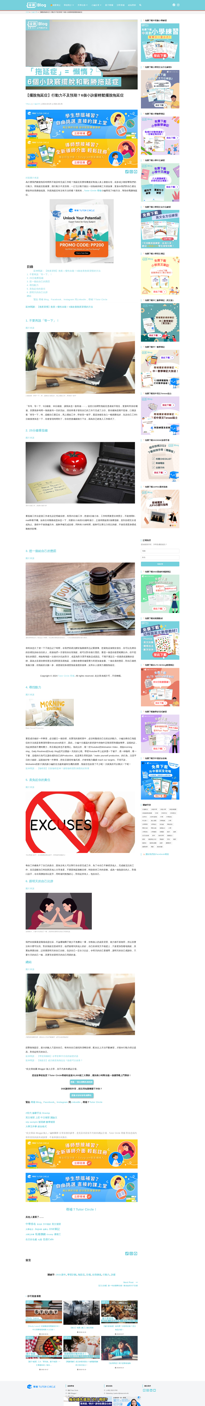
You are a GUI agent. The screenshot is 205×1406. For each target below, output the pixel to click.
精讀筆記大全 (152, 839)
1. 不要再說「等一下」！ (39, 274)
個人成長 (153, 820)
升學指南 (162, 820)
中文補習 (45, 1117)
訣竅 (113, 1274)
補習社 (144, 843)
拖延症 (81, 1274)
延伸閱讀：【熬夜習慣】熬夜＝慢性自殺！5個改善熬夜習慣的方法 (67, 271)
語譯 (161, 843)
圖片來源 (30, 694)
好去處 (162, 824)
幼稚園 (162, 832)
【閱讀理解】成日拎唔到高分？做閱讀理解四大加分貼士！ (81, 1363)
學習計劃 (72, 1274)
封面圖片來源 (32, 178)
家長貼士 (162, 828)
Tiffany (28, 104)
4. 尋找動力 (33, 285)
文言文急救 (145, 835)
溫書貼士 (170, 835)
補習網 (41, 1122)
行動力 (106, 1274)
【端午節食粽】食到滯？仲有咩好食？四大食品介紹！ (119, 1328)
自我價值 (96, 1274)
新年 (153, 835)
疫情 (143, 839)
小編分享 (34, 12)
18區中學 (154, 809)
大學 (169, 820)
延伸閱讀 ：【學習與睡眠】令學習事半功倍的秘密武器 (52, 1056)
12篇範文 (145, 809)
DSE (156, 813)
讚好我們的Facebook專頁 (157, 854)
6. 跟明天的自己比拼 (37, 292)
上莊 (37, 1117)
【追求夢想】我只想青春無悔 (119, 1363)
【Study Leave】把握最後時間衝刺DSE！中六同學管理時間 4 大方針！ (44, 1328)
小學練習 (153, 832)
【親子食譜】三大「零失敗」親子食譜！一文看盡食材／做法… (43, 1363)
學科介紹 (145, 828)
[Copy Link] (127, 172)
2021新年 (61, 1274)
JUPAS (144, 817)
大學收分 (153, 824)
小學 (169, 828)
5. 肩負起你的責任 (36, 289)
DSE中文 (164, 813)
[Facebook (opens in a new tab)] (174, 5)
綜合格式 (42, 1126)
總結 (29, 296)
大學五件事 (31, 1126)
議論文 (53, 1117)
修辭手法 (36, 1113)
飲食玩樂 (160, 847)
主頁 (27, 12)
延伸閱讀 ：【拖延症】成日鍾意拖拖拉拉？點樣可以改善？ (54, 1060)
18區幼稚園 (172, 809)
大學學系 (145, 824)
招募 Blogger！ (72, 1393)
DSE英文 (173, 813)
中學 (161, 817)
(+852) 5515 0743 (111, 1390)
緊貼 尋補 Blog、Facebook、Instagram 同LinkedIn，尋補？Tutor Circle (70, 299)
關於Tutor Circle (73, 1390)
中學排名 (169, 817)
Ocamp (45, 1113)
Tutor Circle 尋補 (93, 190)
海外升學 (161, 835)
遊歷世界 (145, 847)
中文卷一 (145, 820)
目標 (88, 1274)
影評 (168, 832)
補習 (174, 839)
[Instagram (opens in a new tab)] (178, 5)
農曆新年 (168, 843)
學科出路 (153, 828)
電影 (152, 847)
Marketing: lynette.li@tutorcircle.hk (117, 1393)
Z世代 (29, 1113)
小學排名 (145, 832)
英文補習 (30, 1117)
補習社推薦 (153, 843)
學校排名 (170, 824)
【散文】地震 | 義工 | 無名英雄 (81, 1328)
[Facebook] (135, 172)
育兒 (168, 839)
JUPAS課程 (153, 817)
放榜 (174, 832)
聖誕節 (162, 839)
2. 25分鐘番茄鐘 (35, 278)
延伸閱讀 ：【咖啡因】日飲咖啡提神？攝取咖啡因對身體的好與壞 (57, 768)
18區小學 (163, 809)
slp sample (32, 1122)
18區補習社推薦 (147, 813)
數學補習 (50, 1122)
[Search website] (140, 5)
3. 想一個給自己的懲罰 (38, 281)
